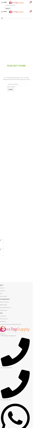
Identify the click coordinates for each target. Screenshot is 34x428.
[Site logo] (16, 2)
